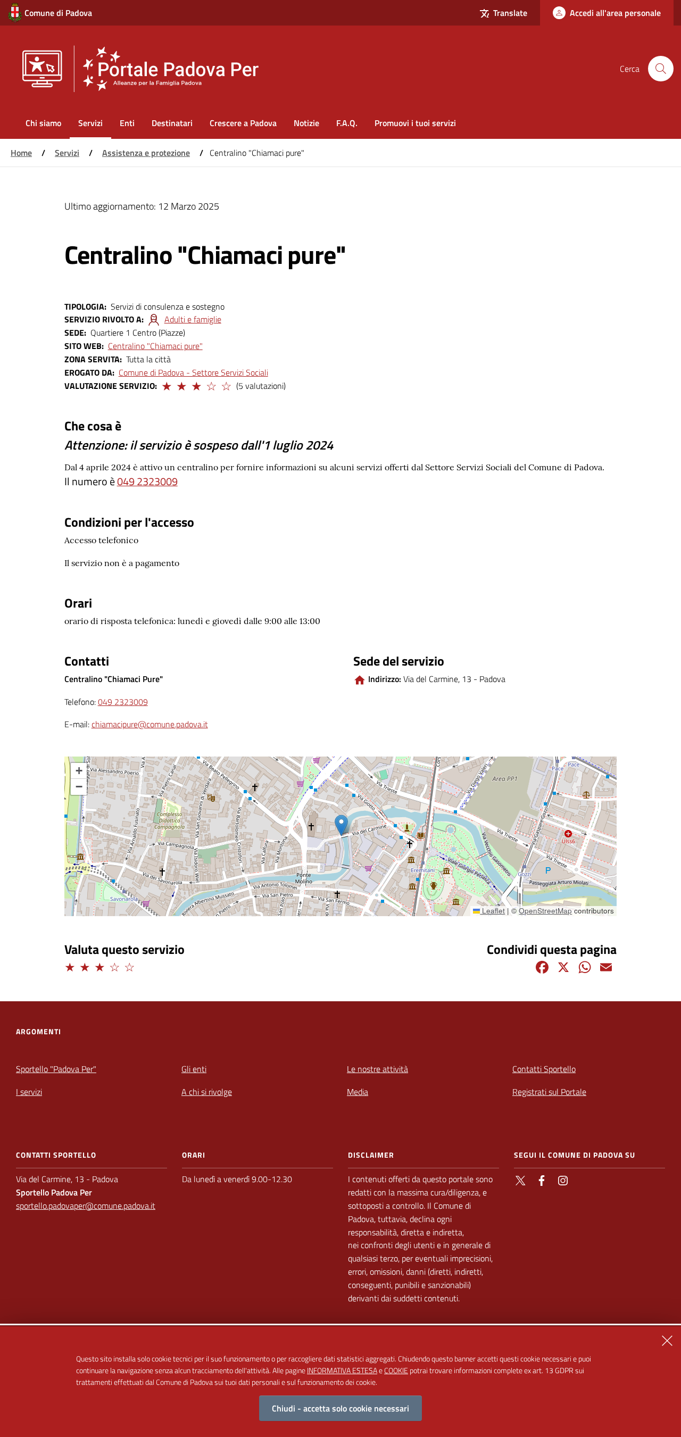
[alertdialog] (340, 1381)
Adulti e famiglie (192, 319)
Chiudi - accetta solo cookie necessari (340, 1408)
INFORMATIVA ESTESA (342, 1369)
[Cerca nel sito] (661, 68)
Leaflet (492, 911)
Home (21, 152)
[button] (166, 384)
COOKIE (396, 1369)
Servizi (67, 152)
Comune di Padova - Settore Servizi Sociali (193, 372)
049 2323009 (147, 481)
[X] (563, 966)
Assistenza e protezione (146, 152)
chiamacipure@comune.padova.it (150, 724)
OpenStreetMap (545, 911)
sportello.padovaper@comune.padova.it (85, 1205)
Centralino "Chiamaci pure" (155, 345)
